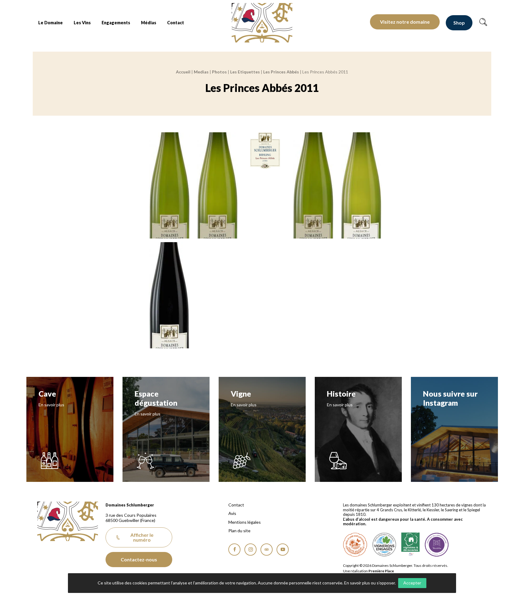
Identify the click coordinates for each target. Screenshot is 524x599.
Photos (219, 71)
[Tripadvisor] (266, 549)
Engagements (116, 22)
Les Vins (82, 22)
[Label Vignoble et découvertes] (410, 545)
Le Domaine (50, 22)
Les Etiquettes (245, 71)
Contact (175, 22)
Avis (232, 513)
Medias (201, 71)
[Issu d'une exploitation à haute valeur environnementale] (355, 545)
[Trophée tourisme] (437, 545)
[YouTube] (283, 549)
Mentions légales (244, 522)
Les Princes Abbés (281, 71)
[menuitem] (50, 22)
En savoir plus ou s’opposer (369, 582)
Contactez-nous (139, 559)
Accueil (183, 71)
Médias (148, 22)
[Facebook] (234, 549)
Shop (459, 22)
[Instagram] (250, 549)
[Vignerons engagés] (384, 545)
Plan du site (239, 530)
